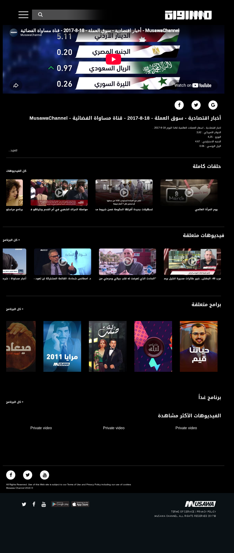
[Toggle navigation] (23, 14)
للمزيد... (12, 150)
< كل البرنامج (11, 240)
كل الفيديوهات (16, 170)
